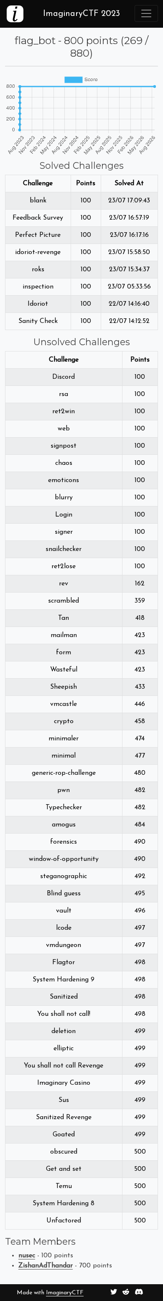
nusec (26, 1255)
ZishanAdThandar (45, 1265)
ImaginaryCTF (65, 1293)
